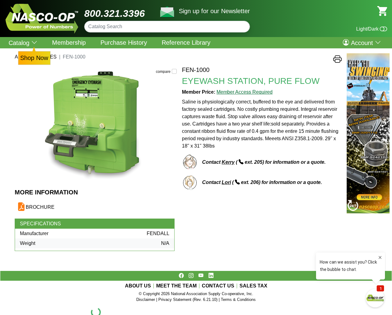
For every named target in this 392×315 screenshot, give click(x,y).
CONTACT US (218, 285)
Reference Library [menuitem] (186, 42)
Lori (226, 182)
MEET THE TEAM (176, 285)
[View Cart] (382, 10)
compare (163, 71)
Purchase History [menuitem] (123, 42)
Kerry (228, 162)
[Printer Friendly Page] (337, 60)
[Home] (42, 6)
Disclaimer (145, 299)
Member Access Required (245, 92)
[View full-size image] (96, 127)
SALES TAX (253, 285)
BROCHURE (40, 207)
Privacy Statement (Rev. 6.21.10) (187, 299)
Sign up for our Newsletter (214, 11)
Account (362, 42)
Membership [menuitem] (69, 42)
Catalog (20, 42)
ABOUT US (138, 285)
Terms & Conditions (238, 299)
